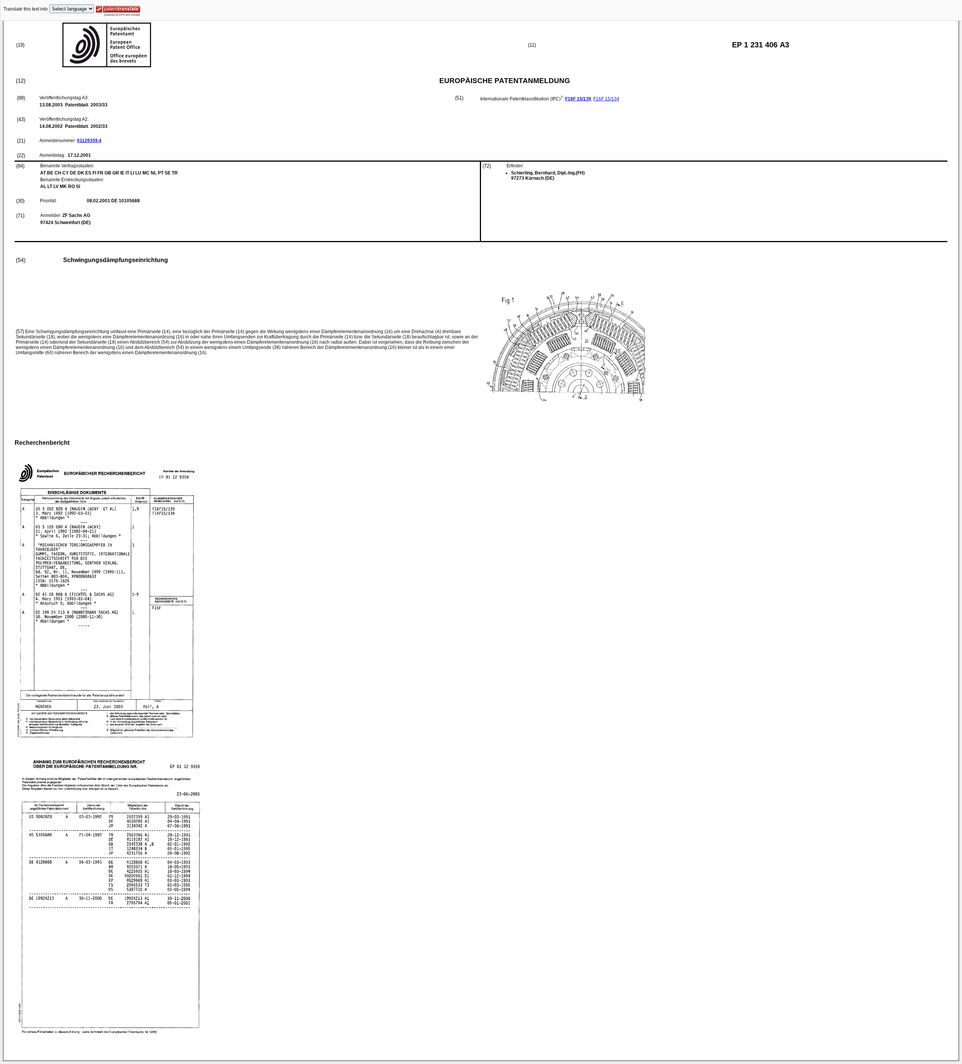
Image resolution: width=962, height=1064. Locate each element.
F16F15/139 (578, 99)
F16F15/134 (606, 99)
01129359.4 (89, 140)
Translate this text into (25, 9)
